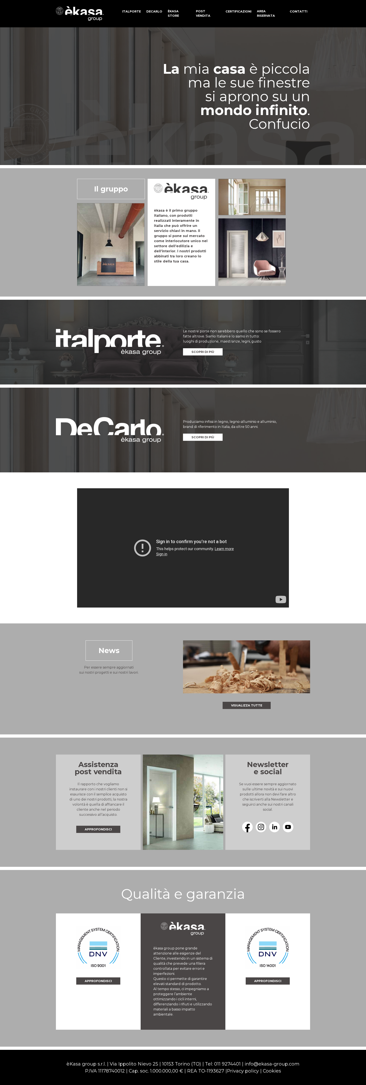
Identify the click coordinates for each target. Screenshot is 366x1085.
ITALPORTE (131, 11)
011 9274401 (227, 1064)
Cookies (272, 1071)
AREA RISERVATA (266, 13)
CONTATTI (298, 11)
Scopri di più (202, 352)
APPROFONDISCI (98, 981)
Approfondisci (98, 829)
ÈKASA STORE (173, 13)
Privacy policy (243, 1071)
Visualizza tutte (246, 705)
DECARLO (154, 11)
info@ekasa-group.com (272, 1064)
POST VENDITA (203, 13)
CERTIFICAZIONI (238, 11)
